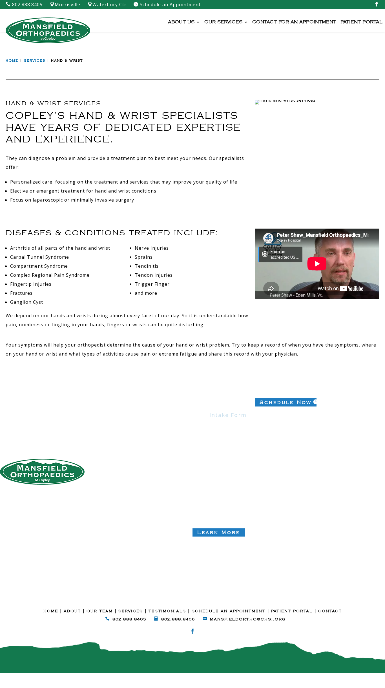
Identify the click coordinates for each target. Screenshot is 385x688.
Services (34, 60)
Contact (330, 611)
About (72, 611)
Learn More (218, 532)
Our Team (100, 611)
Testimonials (167, 611)
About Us (181, 22)
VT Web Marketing (253, 678)
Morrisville (65, 4)
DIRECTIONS (22, 516)
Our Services (223, 22)
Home (12, 60)
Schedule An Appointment (228, 611)
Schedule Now (286, 402)
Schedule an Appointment (167, 4)
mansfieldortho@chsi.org (248, 619)
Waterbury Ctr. (107, 4)
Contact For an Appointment (294, 22)
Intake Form (228, 415)
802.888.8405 (24, 4)
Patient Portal (361, 22)
